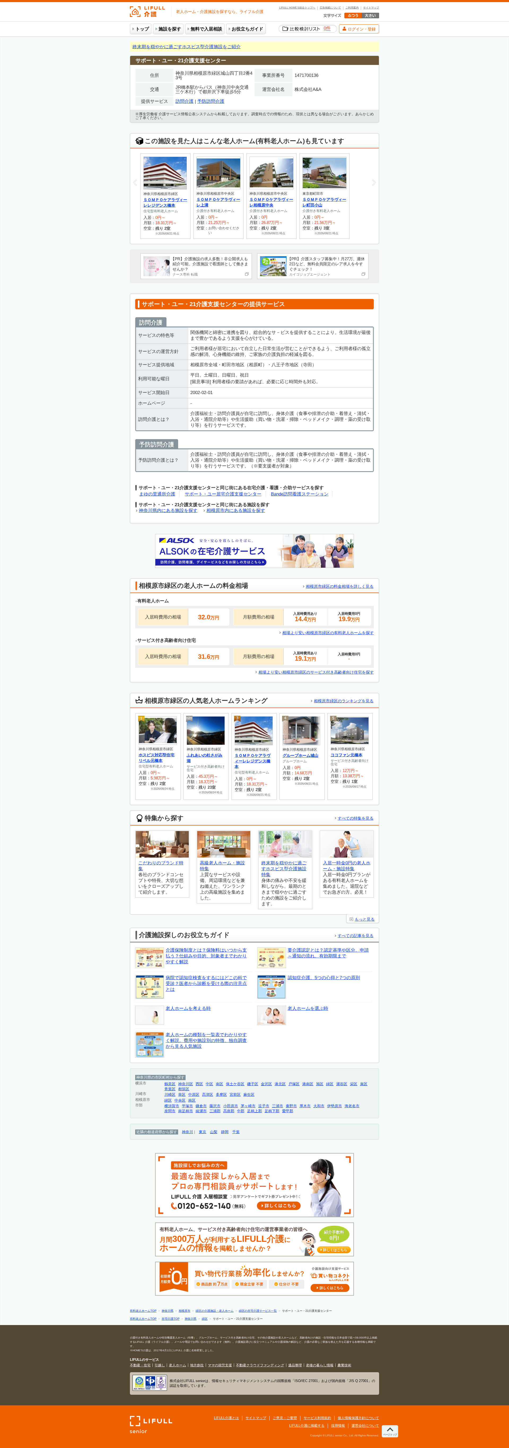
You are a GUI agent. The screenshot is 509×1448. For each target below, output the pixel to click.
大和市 (318, 1106)
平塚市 (187, 1106)
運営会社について (365, 1426)
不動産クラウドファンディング (260, 1365)
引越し (160, 1365)
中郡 (240, 1111)
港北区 (280, 1084)
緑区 (330, 1084)
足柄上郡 (254, 1111)
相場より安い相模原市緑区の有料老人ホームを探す (328, 632)
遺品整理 (295, 1365)
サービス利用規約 (317, 1418)
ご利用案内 (352, 7)
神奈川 (187, 1132)
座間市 (169, 1111)
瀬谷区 (341, 1084)
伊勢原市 (334, 1106)
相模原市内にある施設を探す (236, 510)
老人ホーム (177, 1365)
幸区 (182, 1095)
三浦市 (277, 1106)
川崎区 (169, 1095)
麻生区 (248, 1095)
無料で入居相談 (206, 29)
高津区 (207, 1095)
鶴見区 (169, 1084)
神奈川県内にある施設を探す (168, 510)
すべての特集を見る (356, 818)
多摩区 (221, 1095)
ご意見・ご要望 (285, 1418)
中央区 (180, 1100)
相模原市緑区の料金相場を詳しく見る (340, 586)
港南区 (307, 1084)
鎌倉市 (201, 1106)
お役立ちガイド (247, 29)
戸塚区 (294, 1084)
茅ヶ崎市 (248, 1106)
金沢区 (266, 1084)
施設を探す (170, 29)
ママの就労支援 (220, 1365)
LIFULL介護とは (226, 1418)
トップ (142, 29)
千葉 (236, 1132)
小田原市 (230, 1106)
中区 (209, 1084)
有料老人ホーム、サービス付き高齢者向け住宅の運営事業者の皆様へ (253, 1239)
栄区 (353, 1084)
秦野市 (291, 1106)
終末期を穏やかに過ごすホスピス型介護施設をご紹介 (187, 46)
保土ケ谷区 (235, 1084)
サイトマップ (371, 7)
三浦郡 (215, 1111)
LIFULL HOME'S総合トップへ (297, 7)
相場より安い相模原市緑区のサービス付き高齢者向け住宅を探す (316, 672)
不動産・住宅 (140, 1365)
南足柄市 (185, 1111)
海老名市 (352, 1106)
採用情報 (338, 1426)
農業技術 (344, 1365)
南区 (219, 1084)
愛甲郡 (287, 1111)
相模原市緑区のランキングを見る (344, 701)
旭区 (319, 1084)
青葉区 (169, 1089)
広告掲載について (330, 7)
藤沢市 (215, 1106)
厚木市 (305, 1106)
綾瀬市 (201, 1111)
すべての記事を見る (356, 936)
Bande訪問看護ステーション (299, 494)
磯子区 (252, 1084)
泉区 (363, 1084)
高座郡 (228, 1111)
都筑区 (183, 1089)
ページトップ (390, 1434)
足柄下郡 (272, 1111)
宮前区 (235, 1095)
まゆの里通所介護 (157, 494)
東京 (202, 1132)
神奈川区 (185, 1084)
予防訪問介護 (210, 101)
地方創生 (197, 1365)
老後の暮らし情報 (320, 1365)
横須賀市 (171, 1106)
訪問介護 (184, 101)
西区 (199, 1084)
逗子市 (263, 1106)
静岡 (225, 1132)
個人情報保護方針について (358, 1418)
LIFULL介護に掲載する (306, 1426)
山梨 (213, 1132)
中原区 (193, 1095)
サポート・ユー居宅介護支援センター (223, 494)
